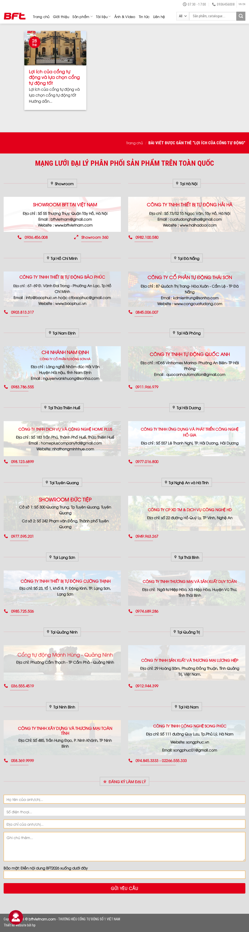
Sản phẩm (80, 16)
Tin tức (144, 16)
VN (240, 4)
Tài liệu (101, 16)
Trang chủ (41, 16)
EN (243, 4)
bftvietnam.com (42, 918)
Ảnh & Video (124, 16)
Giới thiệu (61, 16)
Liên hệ (159, 16)
